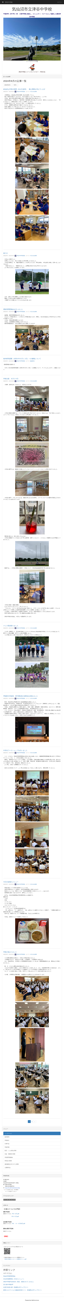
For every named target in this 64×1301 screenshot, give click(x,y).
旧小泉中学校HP (8, 1284)
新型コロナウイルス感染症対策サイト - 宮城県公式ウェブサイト (22, 1290)
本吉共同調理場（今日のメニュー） (14, 1279)
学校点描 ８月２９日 (10, 378)
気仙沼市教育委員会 (9, 1276)
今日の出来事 (33, 91)
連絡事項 (32, 361)
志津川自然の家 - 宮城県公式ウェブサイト (15, 1287)
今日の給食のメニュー (10, 882)
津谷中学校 (8, 2)
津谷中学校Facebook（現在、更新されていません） (18, 1282)
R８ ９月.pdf (15, 1216)
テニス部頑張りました (10, 625)
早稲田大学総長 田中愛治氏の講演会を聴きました (20, 696)
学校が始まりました (10, 952)
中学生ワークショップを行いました (15, 750)
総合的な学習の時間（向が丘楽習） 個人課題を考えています (24, 89)
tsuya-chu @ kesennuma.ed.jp (12, 1187)
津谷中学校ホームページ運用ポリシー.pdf (15, 1259)
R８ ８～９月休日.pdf (18, 1223)
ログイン (59, 2)
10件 (15, 85)
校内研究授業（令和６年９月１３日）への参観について (22, 358)
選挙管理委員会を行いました (13, 309)
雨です (5, 253)
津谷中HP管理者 (20, 91)
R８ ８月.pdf (15, 1213)
